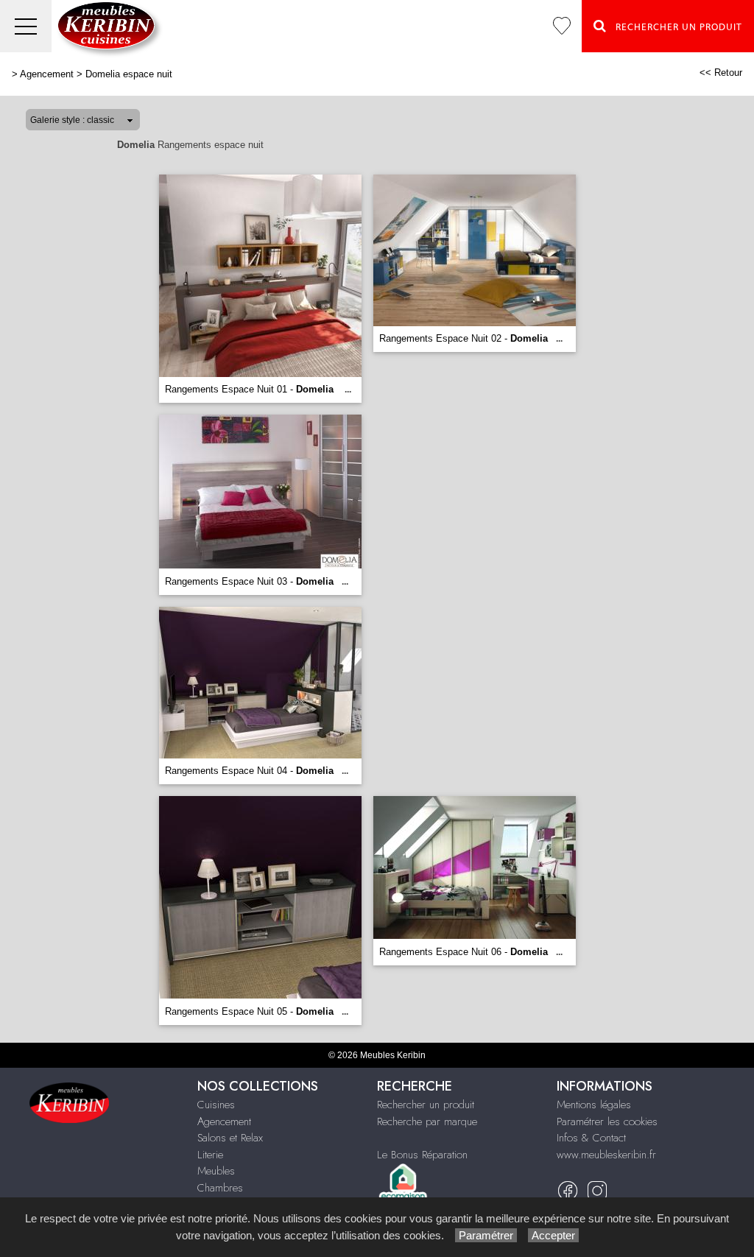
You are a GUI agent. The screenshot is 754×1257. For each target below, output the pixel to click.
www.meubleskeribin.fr (606, 1155)
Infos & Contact (591, 1138)
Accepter (553, 1235)
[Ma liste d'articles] (562, 26)
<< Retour (721, 72)
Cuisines (216, 1104)
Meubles (216, 1171)
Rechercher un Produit (674, 26)
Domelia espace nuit (128, 74)
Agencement (47, 74)
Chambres (220, 1188)
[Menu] (26, 26)
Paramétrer (486, 1235)
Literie (210, 1155)
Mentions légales (594, 1104)
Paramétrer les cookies (607, 1121)
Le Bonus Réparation (422, 1155)
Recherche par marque (427, 1121)
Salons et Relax (230, 1138)
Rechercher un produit (425, 1104)
